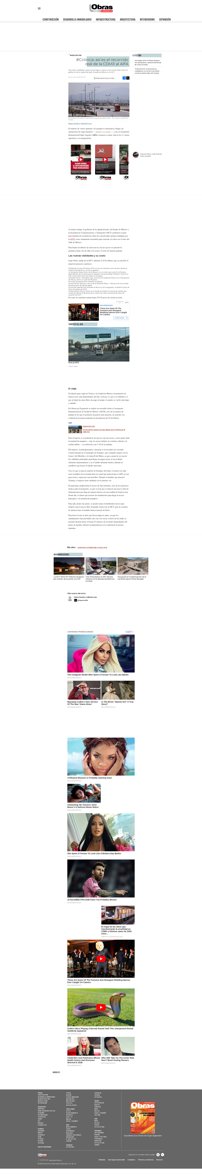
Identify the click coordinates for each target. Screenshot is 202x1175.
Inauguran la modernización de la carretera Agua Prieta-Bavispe (132, 578)
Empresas (41, 1109)
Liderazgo (97, 1093)
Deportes (69, 1115)
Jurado (96, 1145)
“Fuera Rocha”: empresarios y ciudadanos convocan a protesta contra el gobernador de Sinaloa (147, 71)
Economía (41, 1113)
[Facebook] (124, 78)
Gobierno (41, 1131)
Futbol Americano (72, 1097)
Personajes (98, 1139)
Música (68, 1119)
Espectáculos (99, 1103)
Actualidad (70, 1147)
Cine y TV (69, 1117)
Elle (95, 1119)
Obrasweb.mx (162, 1154)
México (40, 1133)
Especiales (98, 1097)
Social (68, 1129)
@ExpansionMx (82, 600)
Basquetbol (70, 1099)
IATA (72, 239)
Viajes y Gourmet (72, 1121)
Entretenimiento (72, 1113)
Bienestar (97, 1141)
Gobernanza (70, 1131)
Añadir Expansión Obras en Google (105, 78)
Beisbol (69, 1095)
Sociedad (41, 1143)
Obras (40, 1093)
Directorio (159, 1160)
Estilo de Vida (99, 1143)
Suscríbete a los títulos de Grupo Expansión (143, 1136)
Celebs (96, 1125)
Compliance (131, 1160)
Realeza (97, 1105)
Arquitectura (127, 19)
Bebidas (97, 1135)
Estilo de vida (99, 1127)
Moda (96, 1109)
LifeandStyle (42, 1125)
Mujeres (40, 1123)
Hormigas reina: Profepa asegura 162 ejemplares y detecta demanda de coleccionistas (148, 63)
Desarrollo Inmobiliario (77, 19)
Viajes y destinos (100, 1137)
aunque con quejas (103, 131)
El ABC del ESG (71, 1139)
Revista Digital (71, 1105)
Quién (96, 1101)
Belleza (97, 1111)
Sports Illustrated (44, 1147)
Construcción (51, 19)
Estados (41, 1139)
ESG (39, 1121)
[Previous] (70, 342)
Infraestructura (105, 19)
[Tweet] (127, 78)
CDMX (39, 1137)
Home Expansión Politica (46, 1111)
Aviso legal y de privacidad (116, 1160)
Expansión (165, 19)
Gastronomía (99, 1133)
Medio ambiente (71, 1127)
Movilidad (69, 1133)
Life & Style (70, 1109)
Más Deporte (70, 1101)
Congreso (41, 1135)
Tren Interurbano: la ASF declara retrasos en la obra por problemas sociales (100, 579)
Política (41, 1129)
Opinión (40, 1141)
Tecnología (42, 1117)
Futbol (68, 1093)
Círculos (97, 1107)
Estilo (68, 1111)
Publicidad (102, 1160)
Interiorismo (147, 19)
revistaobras (158, 1154)
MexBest (97, 1131)
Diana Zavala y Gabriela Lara (85, 597)
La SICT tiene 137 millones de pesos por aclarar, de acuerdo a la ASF (69, 578)
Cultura (97, 1115)
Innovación (70, 1137)
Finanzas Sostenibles (73, 1135)
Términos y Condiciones (145, 1160)
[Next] (127, 342)
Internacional (43, 1115)
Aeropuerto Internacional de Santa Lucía (93, 547)
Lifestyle (69, 1103)
